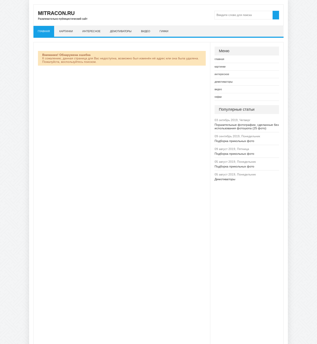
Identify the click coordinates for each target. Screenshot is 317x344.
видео (145, 31)
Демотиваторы (225, 179)
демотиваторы (121, 31)
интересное (91, 31)
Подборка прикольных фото (234, 141)
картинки (66, 31)
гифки (164, 31)
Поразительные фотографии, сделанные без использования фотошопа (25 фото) (247, 126)
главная (44, 31)
